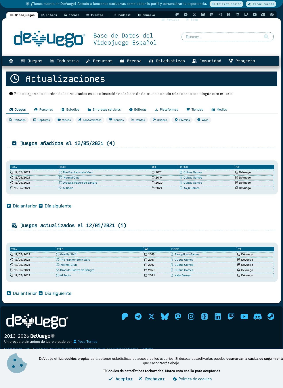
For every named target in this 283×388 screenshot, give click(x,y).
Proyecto (244, 60)
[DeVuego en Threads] (229, 15)
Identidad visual (93, 349)
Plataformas (169, 109)
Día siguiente (57, 206)
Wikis (205, 120)
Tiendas (197, 109)
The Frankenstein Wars (77, 172)
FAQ (27, 349)
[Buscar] (266, 36)
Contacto (147, 349)
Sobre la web (13, 349)
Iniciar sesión (228, 4)
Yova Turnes (87, 341)
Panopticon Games (186, 254)
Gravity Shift (68, 254)
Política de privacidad (65, 349)
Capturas (44, 120)
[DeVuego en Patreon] (177, 15)
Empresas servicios (107, 109)
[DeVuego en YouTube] (255, 15)
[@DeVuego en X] (194, 15)
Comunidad (209, 60)
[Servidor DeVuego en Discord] (263, 15)
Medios (222, 109)
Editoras (140, 109)
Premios (184, 120)
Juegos (33, 60)
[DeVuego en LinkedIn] (237, 15)
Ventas (140, 120)
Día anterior (24, 206)
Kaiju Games (191, 188)
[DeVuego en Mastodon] (212, 15)
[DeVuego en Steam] (272, 15)
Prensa (133, 60)
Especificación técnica (122, 349)
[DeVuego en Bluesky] (203, 15)
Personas (46, 109)
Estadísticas (169, 60)
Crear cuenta (262, 4)
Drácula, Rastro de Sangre (79, 182)
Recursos (102, 60)
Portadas (20, 120)
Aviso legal (40, 349)
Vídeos (66, 120)
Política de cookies (195, 378)
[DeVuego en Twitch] (246, 15)
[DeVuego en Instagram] (220, 15)
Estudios (72, 109)
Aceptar (123, 378)
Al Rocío (67, 188)
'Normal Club (71, 177)
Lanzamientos (92, 120)
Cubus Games (192, 172)
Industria (66, 60)
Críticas (162, 120)
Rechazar (154, 378)
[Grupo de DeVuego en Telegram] (186, 15)
